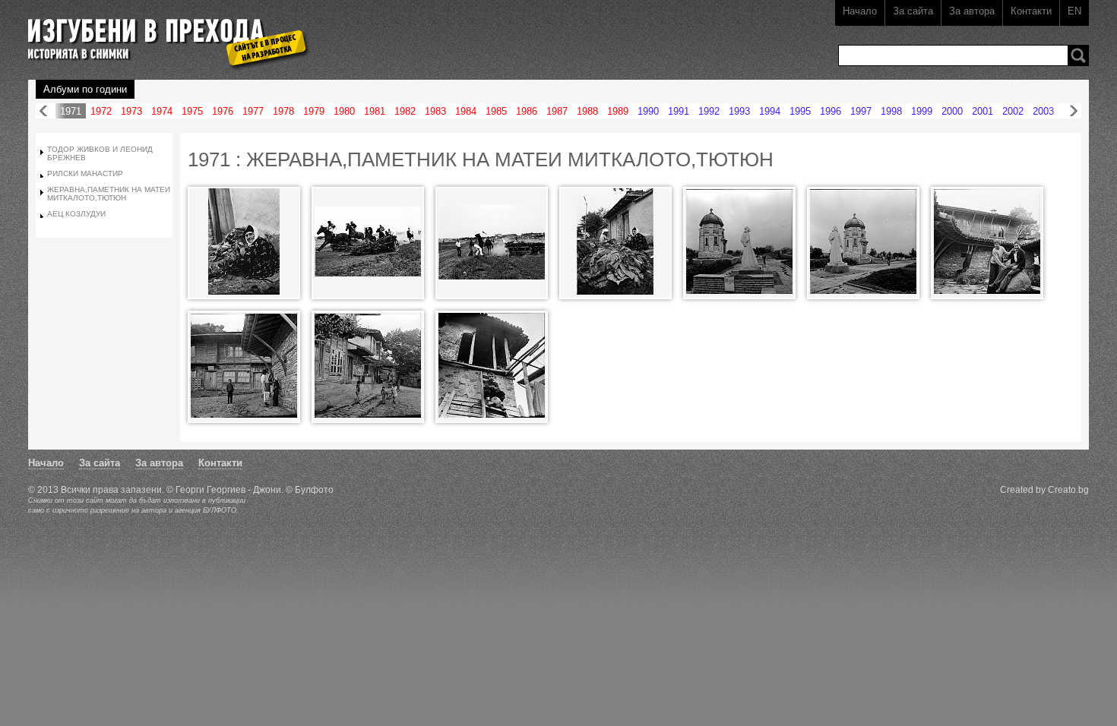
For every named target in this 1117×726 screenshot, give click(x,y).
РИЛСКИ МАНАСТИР (85, 173)
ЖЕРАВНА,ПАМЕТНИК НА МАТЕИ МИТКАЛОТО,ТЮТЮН (108, 193)
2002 (1013, 111)
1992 (709, 111)
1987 (557, 111)
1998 (891, 111)
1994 (769, 111)
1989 (617, 111)
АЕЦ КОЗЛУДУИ (76, 214)
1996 (830, 111)
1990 (648, 111)
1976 (222, 111)
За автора (972, 11)
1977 (253, 111)
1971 (70, 111)
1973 (131, 111)
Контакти (1031, 11)
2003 (1043, 111)
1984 (465, 111)
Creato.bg (1068, 489)
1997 (861, 111)
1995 (800, 111)
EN (1074, 11)
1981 (374, 111)
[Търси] (1078, 55)
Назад (43, 111)
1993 (739, 111)
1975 (192, 111)
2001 (982, 111)
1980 (344, 111)
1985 (496, 111)
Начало (860, 11)
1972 (101, 111)
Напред (1073, 111)
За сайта (913, 11)
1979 (313, 111)
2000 (952, 111)
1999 (921, 111)
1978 (283, 111)
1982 (405, 111)
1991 (678, 111)
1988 (587, 111)
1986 (526, 111)
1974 (161, 111)
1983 (435, 111)
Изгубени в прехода (162, 33)
